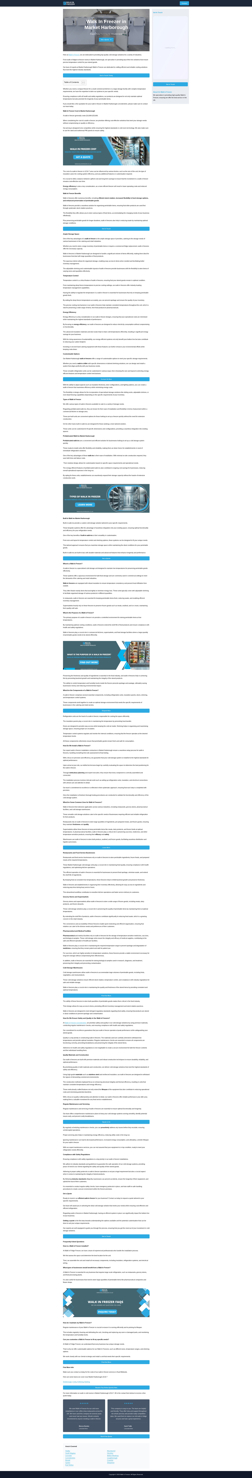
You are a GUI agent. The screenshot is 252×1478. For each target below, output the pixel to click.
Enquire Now (106, 710)
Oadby (67, 1451)
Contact (184, 3)
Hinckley (110, 1453)
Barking (87, 1382)
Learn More (106, 847)
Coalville (110, 1460)
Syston (67, 1463)
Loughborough (112, 1458)
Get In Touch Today (106, 75)
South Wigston (70, 1453)
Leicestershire (70, 1458)
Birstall (67, 1460)
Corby (74, 1382)
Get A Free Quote (106, 1436)
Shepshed (110, 1463)
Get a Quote (105, 39)
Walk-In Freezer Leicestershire (75, 1023)
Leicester (68, 1455)
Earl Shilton (69, 1465)
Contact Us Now (106, 379)
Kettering (80, 1382)
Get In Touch (106, 228)
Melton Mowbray (113, 1455)
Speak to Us (106, 1122)
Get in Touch (106, 1236)
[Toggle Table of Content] (82, 82)
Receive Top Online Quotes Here (106, 1387)
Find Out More (106, 995)
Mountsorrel (111, 1451)
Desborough (67, 1382)
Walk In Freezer (74, 55)
